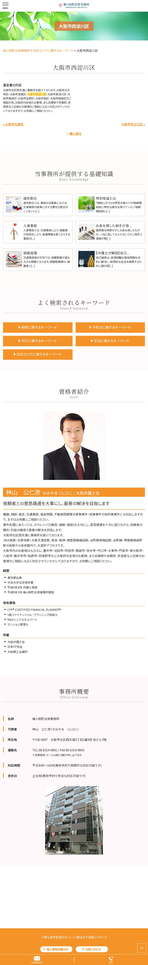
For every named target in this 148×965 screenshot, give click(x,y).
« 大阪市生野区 (13, 124)
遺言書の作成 (12, 85)
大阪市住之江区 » (133, 124)
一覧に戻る (74, 133)
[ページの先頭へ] (141, 948)
